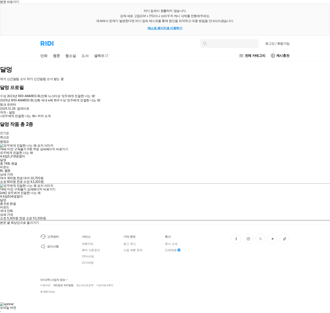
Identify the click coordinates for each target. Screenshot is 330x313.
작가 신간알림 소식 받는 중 (45, 79)
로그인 (277, 43)
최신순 (4, 137)
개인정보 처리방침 (63, 285)
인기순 (4, 133)
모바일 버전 (8, 307)
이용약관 (45, 285)
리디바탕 (87, 262)
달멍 (3, 160)
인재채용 (170, 250)
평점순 (4, 141)
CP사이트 (88, 256)
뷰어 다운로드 (91, 250)
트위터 (11, 104)
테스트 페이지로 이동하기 (165, 28)
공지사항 (53, 246)
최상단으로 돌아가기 (25, 222)
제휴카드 (87, 244)
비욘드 (4, 167)
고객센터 (53, 236)
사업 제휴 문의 (133, 250)
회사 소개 (171, 244)
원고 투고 (129, 244)
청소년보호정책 (84, 285)
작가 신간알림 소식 (13, 79)
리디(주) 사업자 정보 (52, 279)
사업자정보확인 (104, 285)
